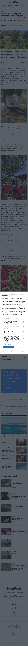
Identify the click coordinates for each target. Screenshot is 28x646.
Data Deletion (6, 351)
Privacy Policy (22, 351)
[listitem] (14, 319)
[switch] (23, 322)
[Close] (25, 294)
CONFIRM (8, 347)
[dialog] (14, 323)
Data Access (14, 351)
